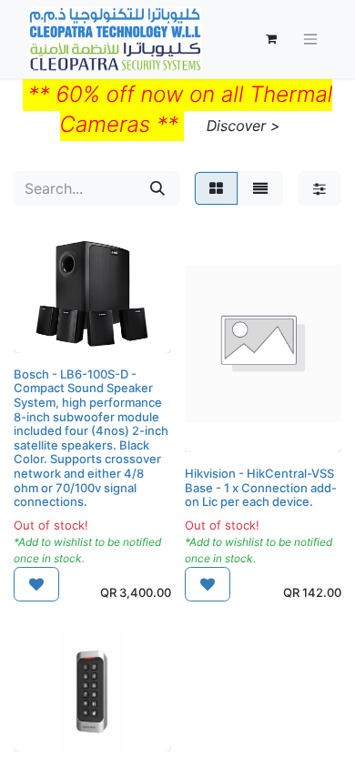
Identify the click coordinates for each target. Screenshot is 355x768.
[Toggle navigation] (310, 39)
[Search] (157, 188)
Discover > (243, 125)
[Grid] (216, 188)
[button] (36, 584)
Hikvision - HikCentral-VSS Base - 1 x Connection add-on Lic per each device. (261, 487)
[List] (260, 188)
